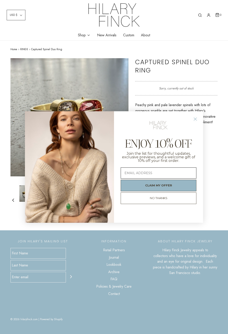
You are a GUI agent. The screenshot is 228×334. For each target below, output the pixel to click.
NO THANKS (158, 198)
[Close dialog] (195, 119)
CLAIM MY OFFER (158, 185)
